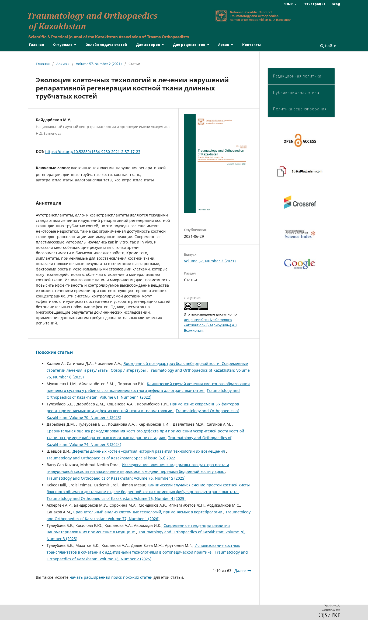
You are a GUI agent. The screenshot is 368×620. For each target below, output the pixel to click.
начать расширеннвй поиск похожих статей (111, 577)
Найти (330, 45)
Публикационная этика (296, 92)
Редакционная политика (297, 76)
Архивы (62, 63)
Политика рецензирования (300, 108)
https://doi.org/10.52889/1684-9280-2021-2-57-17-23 (92, 151)
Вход (336, 4)
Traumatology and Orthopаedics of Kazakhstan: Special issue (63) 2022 (111, 457)
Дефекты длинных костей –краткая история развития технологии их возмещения (149, 451)
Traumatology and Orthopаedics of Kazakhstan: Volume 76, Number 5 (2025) (116, 478)
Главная (36, 44)
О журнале (63, 44)
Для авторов (148, 44)
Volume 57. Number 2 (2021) (99, 63)
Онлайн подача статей (106, 44)
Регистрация (314, 4)
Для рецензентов (189, 44)
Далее (240, 570)
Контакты (251, 44)
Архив (224, 44)
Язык (288, 4)
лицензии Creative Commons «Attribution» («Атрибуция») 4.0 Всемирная (210, 325)
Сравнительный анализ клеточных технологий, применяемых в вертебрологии (148, 511)
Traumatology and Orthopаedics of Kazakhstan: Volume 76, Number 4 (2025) (116, 498)
